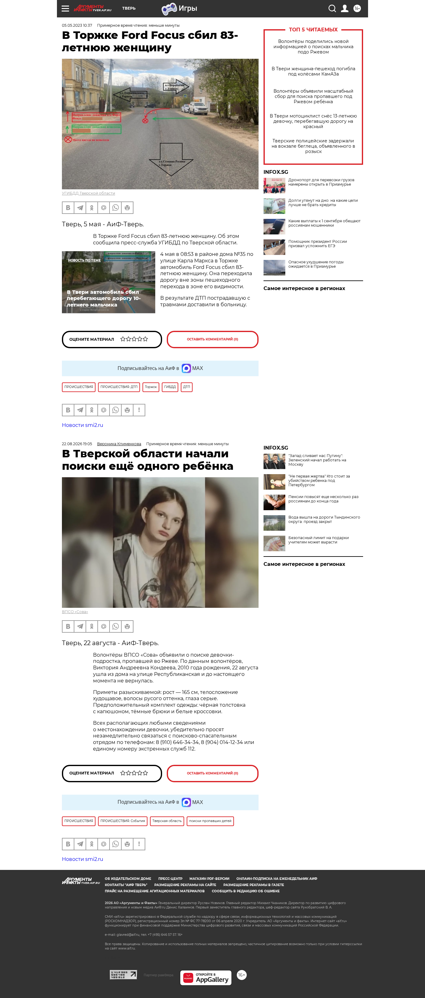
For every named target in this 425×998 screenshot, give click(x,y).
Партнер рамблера (158, 975)
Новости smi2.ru (82, 425)
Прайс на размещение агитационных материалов (155, 891)
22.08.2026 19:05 (77, 443)
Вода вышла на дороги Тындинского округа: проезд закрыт (324, 519)
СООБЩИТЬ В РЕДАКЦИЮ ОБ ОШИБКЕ (246, 891)
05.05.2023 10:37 (77, 25)
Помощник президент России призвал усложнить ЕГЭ (317, 243)
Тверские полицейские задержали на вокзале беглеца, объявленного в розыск (313, 146)
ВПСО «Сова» (75, 611)
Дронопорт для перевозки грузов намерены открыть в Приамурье (321, 182)
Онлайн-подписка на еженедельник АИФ (276, 879)
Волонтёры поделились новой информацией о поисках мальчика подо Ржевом (313, 47)
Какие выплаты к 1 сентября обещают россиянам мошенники (324, 223)
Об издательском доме (128, 879)
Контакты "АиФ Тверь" (126, 885)
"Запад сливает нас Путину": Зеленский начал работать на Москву (317, 460)
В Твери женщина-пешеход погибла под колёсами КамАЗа (313, 71)
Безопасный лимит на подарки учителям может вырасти (318, 540)
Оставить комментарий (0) (212, 339)
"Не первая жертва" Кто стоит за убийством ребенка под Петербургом (319, 480)
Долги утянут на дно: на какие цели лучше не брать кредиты (323, 202)
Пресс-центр (170, 879)
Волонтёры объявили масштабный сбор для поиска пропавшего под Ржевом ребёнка (313, 96)
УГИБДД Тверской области (88, 193)
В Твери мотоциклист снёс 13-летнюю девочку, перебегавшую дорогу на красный (313, 121)
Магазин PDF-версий (209, 879)
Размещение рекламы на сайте (185, 885)
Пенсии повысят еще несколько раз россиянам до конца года (323, 499)
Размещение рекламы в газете (253, 885)
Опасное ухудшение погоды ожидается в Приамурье (315, 264)
